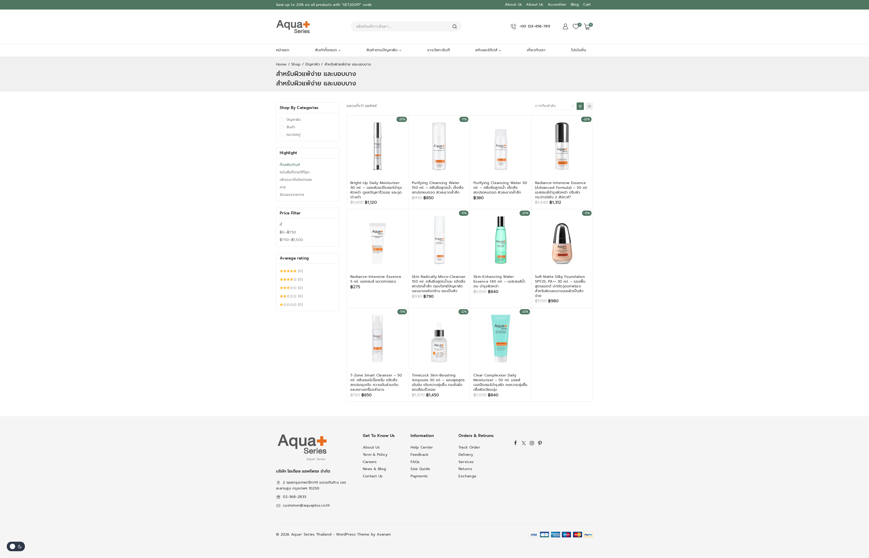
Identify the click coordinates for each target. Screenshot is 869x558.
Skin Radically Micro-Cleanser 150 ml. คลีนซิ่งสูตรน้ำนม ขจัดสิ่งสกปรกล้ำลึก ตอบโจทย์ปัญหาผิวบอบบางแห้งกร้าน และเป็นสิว (439, 284)
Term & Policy (375, 454)
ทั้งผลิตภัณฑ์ (290, 164)
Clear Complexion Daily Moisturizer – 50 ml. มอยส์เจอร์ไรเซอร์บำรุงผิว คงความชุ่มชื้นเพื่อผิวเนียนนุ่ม (500, 382)
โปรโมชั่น (578, 50)
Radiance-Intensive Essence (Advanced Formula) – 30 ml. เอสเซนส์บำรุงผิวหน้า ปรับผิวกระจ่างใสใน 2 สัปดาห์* (561, 190)
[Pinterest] (540, 443)
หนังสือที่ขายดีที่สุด (295, 172)
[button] (395, 208)
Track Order (469, 447)
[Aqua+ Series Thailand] (293, 27)
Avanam (384, 534)
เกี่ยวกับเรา (536, 50)
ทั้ (281, 225)
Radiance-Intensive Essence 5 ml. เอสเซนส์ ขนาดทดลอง (375, 279)
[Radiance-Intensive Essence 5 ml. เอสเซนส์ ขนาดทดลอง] (377, 240)
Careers (370, 462)
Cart (587, 4)
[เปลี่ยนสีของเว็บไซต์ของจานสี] (16, 546)
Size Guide (420, 469)
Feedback (419, 454)
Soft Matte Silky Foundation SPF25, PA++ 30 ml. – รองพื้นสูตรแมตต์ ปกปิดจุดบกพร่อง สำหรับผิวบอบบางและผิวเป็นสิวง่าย (560, 286)
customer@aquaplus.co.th (306, 505)
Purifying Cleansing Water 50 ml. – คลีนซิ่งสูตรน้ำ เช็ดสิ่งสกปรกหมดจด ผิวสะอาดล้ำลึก (500, 187)
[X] (523, 443)
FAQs (415, 462)
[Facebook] (515, 442)
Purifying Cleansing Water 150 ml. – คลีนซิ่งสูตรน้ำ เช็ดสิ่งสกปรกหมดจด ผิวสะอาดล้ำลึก (438, 187)
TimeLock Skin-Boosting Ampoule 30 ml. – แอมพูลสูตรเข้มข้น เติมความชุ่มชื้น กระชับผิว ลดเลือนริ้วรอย (438, 382)
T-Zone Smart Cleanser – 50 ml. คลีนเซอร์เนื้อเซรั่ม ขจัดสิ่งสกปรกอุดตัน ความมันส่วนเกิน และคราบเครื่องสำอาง (376, 382)
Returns (465, 469)
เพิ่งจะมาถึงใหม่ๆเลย (296, 179)
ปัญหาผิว (293, 119)
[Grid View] (580, 106)
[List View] (589, 106)
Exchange (467, 476)
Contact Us (373, 476)
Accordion (557, 4)
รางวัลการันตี (438, 50)
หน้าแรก (282, 50)
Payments (419, 476)
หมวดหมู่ (293, 134)
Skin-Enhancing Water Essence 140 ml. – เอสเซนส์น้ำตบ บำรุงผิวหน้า (499, 281)
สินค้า (290, 127)
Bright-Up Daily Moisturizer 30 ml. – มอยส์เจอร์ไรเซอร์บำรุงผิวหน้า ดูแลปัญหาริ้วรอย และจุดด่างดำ (376, 190)
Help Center (422, 447)
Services (466, 462)
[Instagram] (532, 443)
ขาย (283, 187)
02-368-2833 (294, 497)
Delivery (465, 454)
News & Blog (374, 469)
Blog (575, 4)
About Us (513, 4)
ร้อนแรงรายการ (292, 194)
